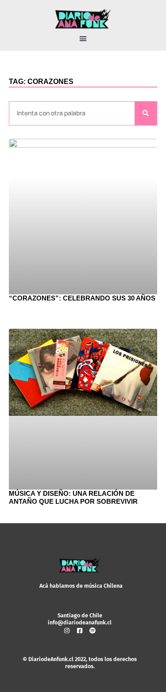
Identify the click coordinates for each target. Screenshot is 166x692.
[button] (83, 39)
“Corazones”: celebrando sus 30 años (82, 298)
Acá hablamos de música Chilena (81, 585)
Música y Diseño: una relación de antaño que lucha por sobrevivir (73, 497)
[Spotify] (92, 630)
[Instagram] (67, 630)
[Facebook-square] (80, 630)
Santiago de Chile (80, 615)
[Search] (146, 113)
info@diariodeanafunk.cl (80, 622)
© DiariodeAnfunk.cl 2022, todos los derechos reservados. (80, 662)
